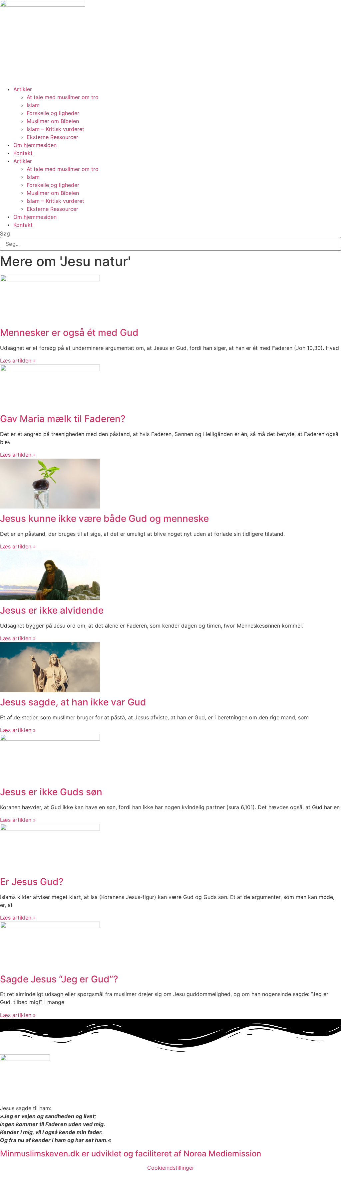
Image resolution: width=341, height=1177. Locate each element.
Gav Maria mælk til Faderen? (63, 418)
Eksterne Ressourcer (52, 137)
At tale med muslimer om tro (63, 97)
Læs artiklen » (18, 360)
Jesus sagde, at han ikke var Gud (73, 702)
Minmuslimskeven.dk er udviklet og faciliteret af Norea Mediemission (130, 1153)
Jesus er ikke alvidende (52, 610)
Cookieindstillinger (170, 1167)
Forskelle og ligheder (53, 113)
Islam (33, 105)
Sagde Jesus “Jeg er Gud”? (59, 979)
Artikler (22, 89)
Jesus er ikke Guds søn (51, 792)
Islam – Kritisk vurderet (55, 129)
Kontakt (23, 153)
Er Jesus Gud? (32, 881)
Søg (5, 233)
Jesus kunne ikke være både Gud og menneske (104, 518)
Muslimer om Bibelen (53, 121)
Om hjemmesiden (35, 145)
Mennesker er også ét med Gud (69, 332)
